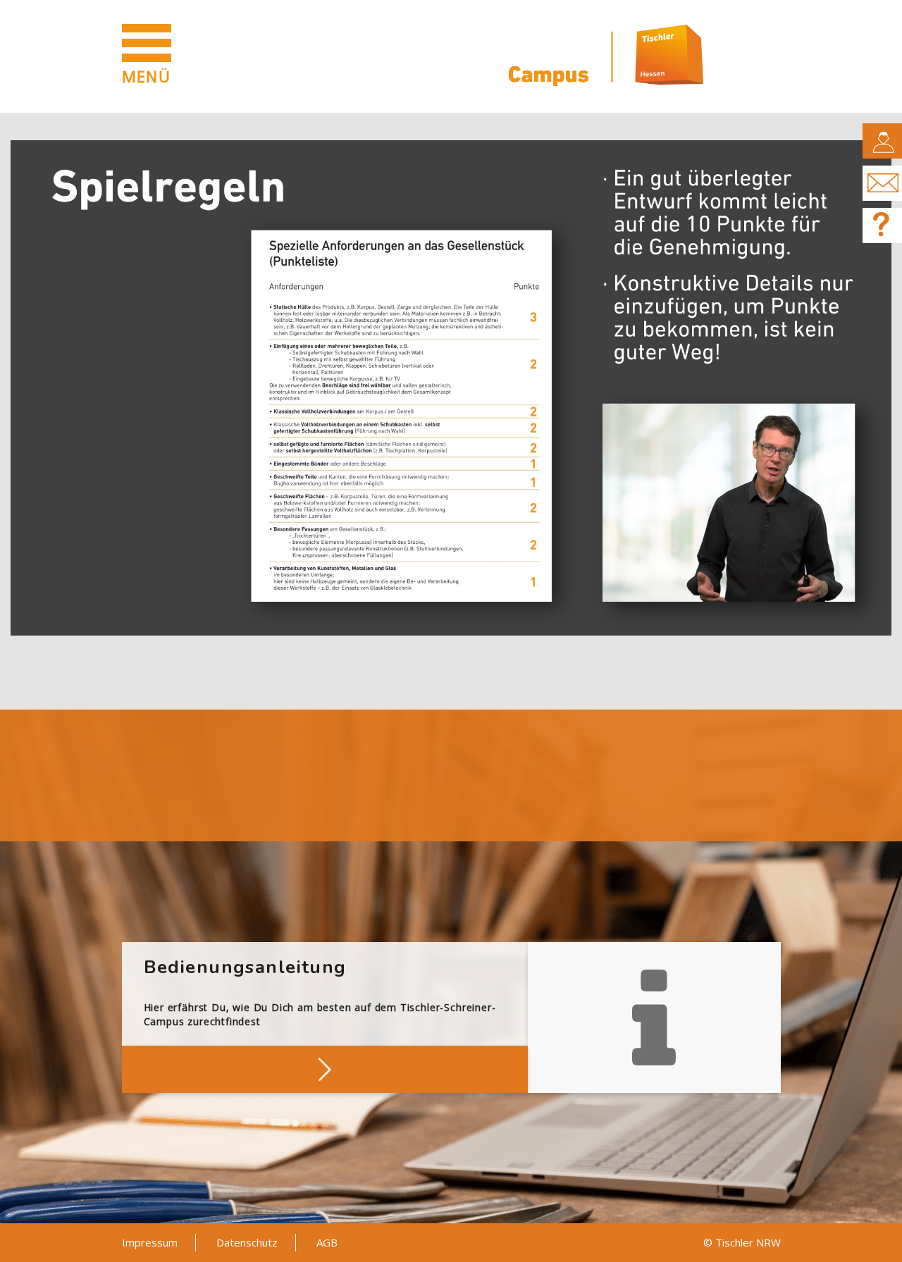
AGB (327, 1242)
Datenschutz (247, 1242)
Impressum (150, 1242)
